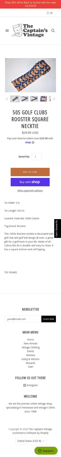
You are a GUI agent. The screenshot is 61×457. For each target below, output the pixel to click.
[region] (30, 4)
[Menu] (7, 30)
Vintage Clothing (30, 347)
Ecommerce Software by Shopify (30, 432)
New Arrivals (30, 343)
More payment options (30, 190)
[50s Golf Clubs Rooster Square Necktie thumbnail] (15, 99)
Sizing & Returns (30, 359)
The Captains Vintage (40, 429)
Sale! (30, 366)
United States (29, 440)
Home (30, 339)
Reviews (30, 355)
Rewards (30, 363)
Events (30, 351)
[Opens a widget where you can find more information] (46, 451)
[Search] (53, 30)
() (51, 12)
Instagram (32, 385)
